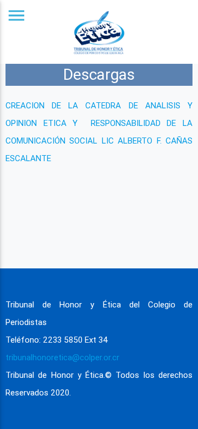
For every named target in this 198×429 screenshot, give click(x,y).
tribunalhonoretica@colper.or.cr (62, 357)
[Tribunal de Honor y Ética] (99, 32)
